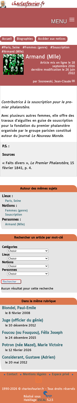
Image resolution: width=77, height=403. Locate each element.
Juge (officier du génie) (22, 320)
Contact (12, 374)
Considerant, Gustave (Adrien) (28, 357)
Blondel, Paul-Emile (19, 308)
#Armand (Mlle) (13, 51)
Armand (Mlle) (15, 224)
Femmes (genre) (16, 210)
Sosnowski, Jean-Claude (54, 81)
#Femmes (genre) (35, 47)
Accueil (7, 38)
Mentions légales (35, 374)
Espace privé (61, 374)
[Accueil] (38, 7)
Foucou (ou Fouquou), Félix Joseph (32, 333)
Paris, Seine (13, 201)
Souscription (13, 214)
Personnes (9, 269)
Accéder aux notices (52, 38)
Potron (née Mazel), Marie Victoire (32, 345)
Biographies (25, 38)
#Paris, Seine (11, 47)
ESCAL (42, 400)
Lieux (6, 254)
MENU (59, 21)
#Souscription (59, 47)
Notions (7, 262)
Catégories (9, 247)
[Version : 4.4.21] (48, 396)
